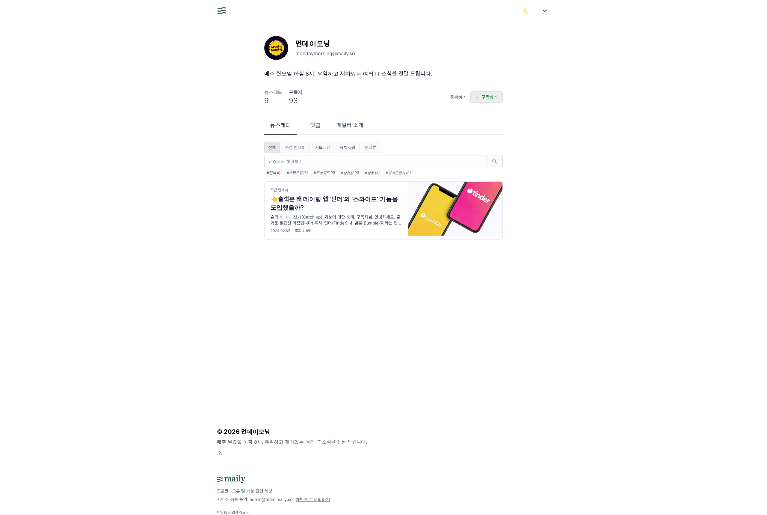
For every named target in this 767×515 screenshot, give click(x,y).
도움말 (223, 490)
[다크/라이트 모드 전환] (526, 10)
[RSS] (219, 453)
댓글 (315, 125)
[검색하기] (495, 161)
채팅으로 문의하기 (313, 499)
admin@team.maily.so (271, 499)
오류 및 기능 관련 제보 (252, 490)
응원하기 (458, 97)
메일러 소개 (349, 125)
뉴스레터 (280, 125)
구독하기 (489, 97)
